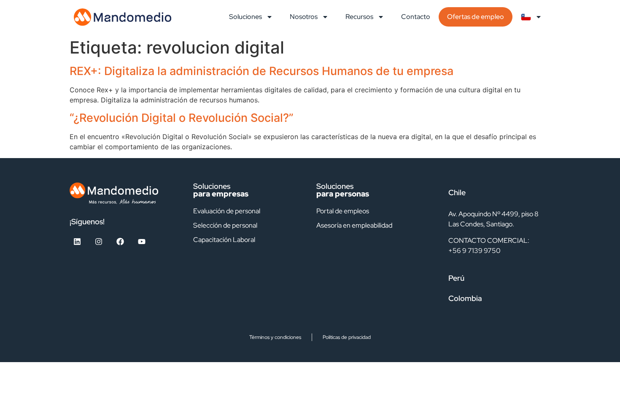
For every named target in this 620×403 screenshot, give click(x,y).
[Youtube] (141, 241)
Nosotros (304, 16)
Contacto (415, 16)
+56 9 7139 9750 (474, 250)
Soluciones (245, 16)
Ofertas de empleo (475, 16)
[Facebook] (120, 241)
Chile (457, 192)
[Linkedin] (77, 241)
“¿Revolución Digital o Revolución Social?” (182, 118)
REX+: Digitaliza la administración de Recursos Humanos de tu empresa (261, 71)
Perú (456, 278)
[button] (495, 193)
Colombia (465, 298)
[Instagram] (98, 241)
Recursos (359, 16)
